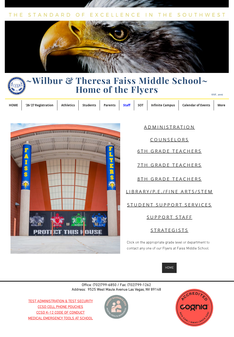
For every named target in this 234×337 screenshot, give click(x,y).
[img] (65, 188)
